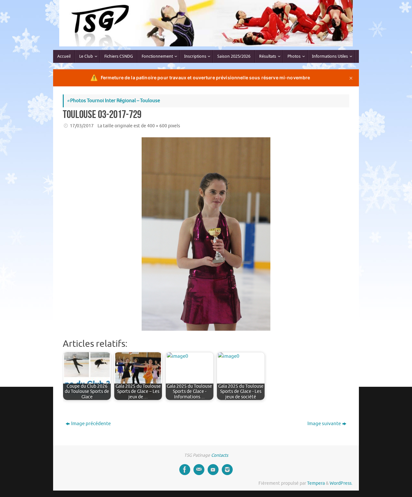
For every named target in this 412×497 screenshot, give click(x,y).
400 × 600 (157, 126)
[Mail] (198, 469)
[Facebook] (184, 469)
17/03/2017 (82, 126)
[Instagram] (227, 469)
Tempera (316, 483)
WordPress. (341, 483)
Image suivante (324, 424)
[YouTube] (213, 469)
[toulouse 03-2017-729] (206, 234)
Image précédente (91, 424)
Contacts (219, 455)
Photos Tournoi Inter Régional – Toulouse (113, 101)
